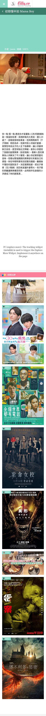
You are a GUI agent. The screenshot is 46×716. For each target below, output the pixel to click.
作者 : (10, 49)
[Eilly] (21, 3)
